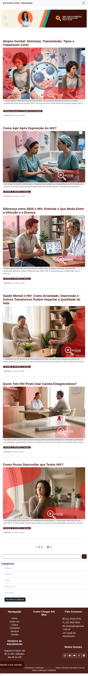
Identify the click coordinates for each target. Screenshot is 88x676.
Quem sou (15, 621)
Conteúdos (15, 628)
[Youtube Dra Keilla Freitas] (74, 655)
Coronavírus (9, 593)
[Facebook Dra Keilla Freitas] (69, 655)
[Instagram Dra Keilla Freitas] (65, 655)
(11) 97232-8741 (73, 619)
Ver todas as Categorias (15, 599)
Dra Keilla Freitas (17, 3)
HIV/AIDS (7, 192)
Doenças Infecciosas (12, 111)
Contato (14, 634)
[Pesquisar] (84, 556)
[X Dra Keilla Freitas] (79, 655)
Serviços (15, 631)
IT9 (45, 668)
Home (14, 618)
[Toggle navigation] (84, 3)
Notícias (38, 111)
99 (48, 546)
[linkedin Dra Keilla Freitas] (83, 655)
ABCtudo (51, 668)
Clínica (14, 625)
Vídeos (7, 580)
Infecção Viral (27, 111)
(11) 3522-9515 (72, 622)
